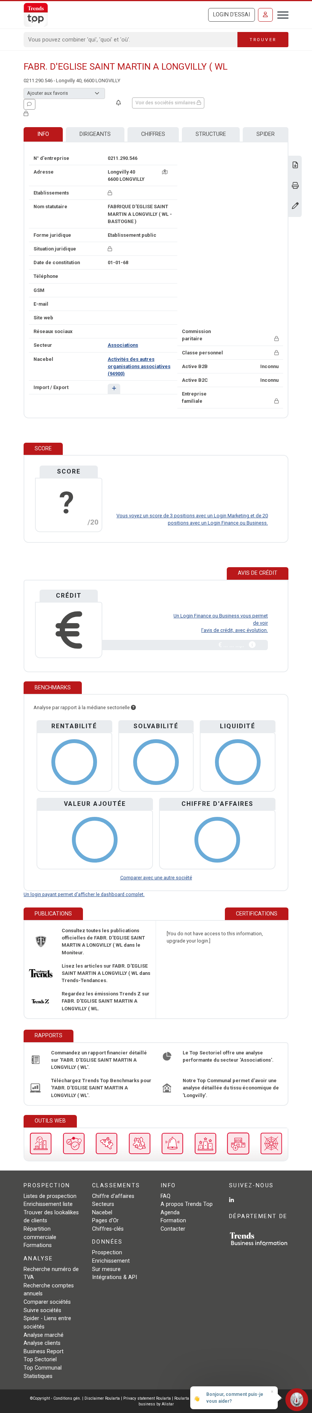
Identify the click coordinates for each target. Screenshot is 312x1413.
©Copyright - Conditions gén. (55, 1398)
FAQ (165, 1196)
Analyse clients (42, 1343)
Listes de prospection (50, 1196)
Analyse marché (44, 1335)
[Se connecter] (265, 15)
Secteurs (103, 1204)
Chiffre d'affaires (113, 1196)
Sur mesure (106, 1269)
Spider (265, 134)
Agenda (170, 1212)
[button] (114, 389)
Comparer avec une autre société (156, 877)
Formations (38, 1245)
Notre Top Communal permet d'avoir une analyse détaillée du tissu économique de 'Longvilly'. (231, 1088)
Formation (173, 1220)
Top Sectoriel (40, 1359)
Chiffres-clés (108, 1229)
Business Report (44, 1351)
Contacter (173, 1229)
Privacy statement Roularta (147, 1398)
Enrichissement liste (48, 1204)
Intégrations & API (114, 1277)
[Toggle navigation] (280, 14)
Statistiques (38, 1376)
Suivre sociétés (42, 1310)
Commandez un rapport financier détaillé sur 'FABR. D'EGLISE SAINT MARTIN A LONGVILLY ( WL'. (99, 1060)
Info (43, 134)
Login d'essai (231, 14)
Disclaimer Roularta (102, 1398)
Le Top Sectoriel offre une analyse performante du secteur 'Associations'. (228, 1056)
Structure (211, 134)
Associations (123, 345)
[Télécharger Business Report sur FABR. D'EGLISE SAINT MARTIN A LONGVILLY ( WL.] (295, 166)
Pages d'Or (105, 1220)
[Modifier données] (295, 206)
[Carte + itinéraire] (164, 172)
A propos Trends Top (187, 1204)
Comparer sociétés (47, 1302)
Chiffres (153, 134)
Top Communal (43, 1368)
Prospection (107, 1252)
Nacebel (102, 1212)
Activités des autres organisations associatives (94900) (139, 366)
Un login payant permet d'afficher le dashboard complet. (84, 894)
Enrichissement (111, 1261)
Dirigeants (95, 134)
